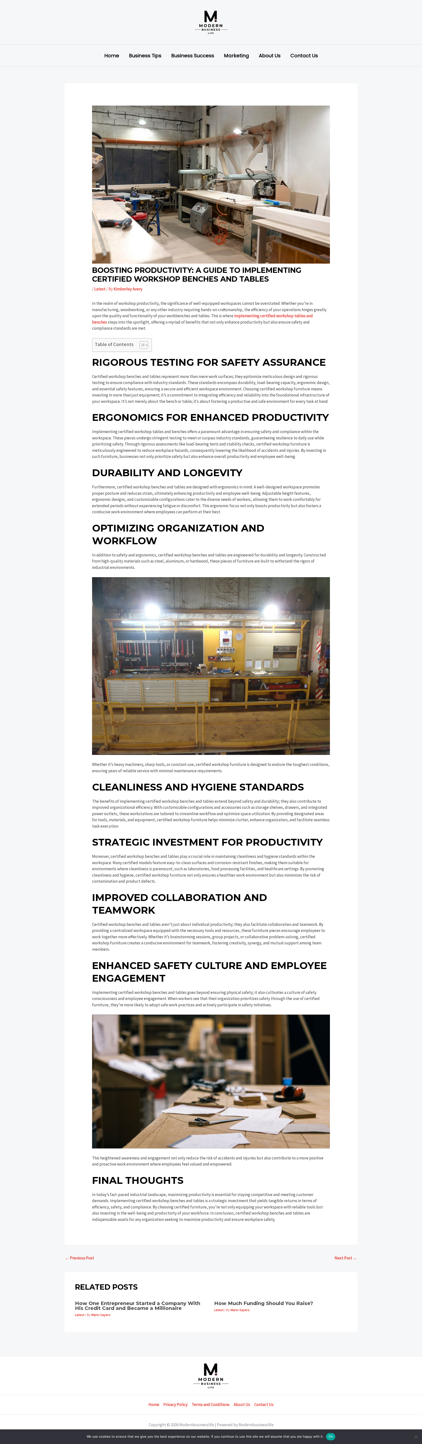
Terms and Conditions (211, 1404)
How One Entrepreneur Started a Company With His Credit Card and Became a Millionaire (137, 1305)
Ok (330, 1436)
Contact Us (304, 55)
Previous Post (79, 1258)
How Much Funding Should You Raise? (263, 1303)
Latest (100, 289)
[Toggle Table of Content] (141, 345)
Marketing (236, 55)
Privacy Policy (175, 1404)
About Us (270, 55)
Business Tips (145, 55)
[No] (415, 1436)
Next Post (346, 1258)
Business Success (192, 55)
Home (111, 55)
